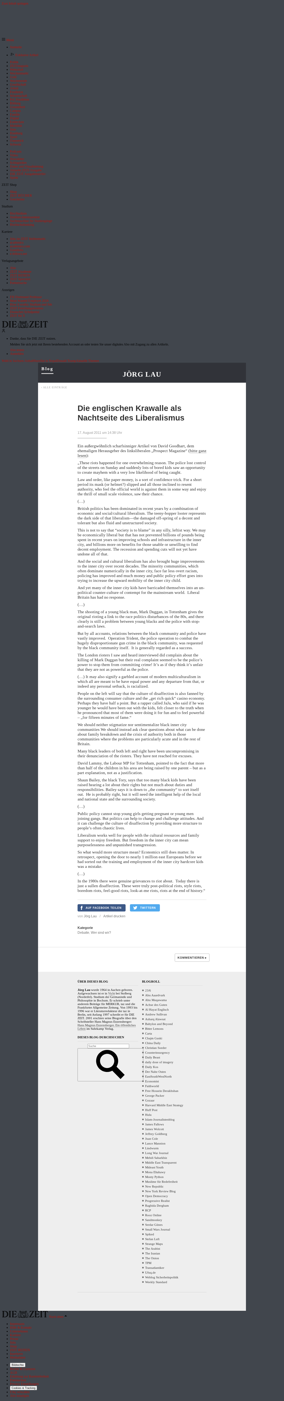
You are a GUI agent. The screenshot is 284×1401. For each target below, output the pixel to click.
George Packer (154, 1095)
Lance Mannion (155, 1143)
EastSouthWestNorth (158, 1076)
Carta (148, 1033)
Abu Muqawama (156, 1000)
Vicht (111, 993)
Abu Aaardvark (155, 995)
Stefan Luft (152, 1239)
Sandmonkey (153, 1220)
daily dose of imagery (159, 1062)
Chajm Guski (153, 1038)
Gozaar (149, 1100)
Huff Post (151, 1110)
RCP (148, 1210)
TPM (148, 1263)
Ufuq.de (150, 1272)
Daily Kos (151, 1067)
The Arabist (152, 1248)
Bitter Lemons (154, 1028)
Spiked (149, 1234)
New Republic (154, 1186)
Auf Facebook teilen (103, 907)
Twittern (148, 907)
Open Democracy (156, 1196)
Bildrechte (18, 1364)
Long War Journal (156, 1153)
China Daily (153, 1043)
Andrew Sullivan (156, 1014)
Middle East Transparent (161, 1162)
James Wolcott (154, 1129)
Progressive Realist (157, 1200)
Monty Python (154, 1177)
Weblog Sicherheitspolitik (161, 1277)
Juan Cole (151, 1138)
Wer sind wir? (101, 932)
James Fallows (154, 1124)
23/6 (148, 990)
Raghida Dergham (157, 1205)
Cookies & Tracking (23, 1388)
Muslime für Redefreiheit (161, 1181)
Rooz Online (153, 1215)
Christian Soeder (156, 1048)
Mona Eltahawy (155, 1172)
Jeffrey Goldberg (156, 1134)
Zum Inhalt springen (15, 3)
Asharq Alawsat (155, 1019)
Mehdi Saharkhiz (156, 1157)
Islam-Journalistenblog (160, 1119)
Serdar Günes (154, 1224)
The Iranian (152, 1253)
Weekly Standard (156, 1282)
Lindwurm (152, 1148)
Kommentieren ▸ (192, 957)
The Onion (152, 1258)
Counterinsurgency (157, 1052)
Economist (152, 1081)
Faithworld (152, 1086)
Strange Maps (154, 1244)
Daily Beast (152, 1057)
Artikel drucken (114, 916)
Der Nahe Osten (155, 1071)
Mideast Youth (154, 1167)
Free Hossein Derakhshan (161, 1091)
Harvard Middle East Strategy (164, 1105)
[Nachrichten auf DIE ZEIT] (25, 327)
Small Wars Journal (157, 1229)
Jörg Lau (142, 374)
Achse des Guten (156, 1004)
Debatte (83, 932)
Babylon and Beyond (159, 1024)
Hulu (148, 1114)
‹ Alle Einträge (54, 387)
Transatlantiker (154, 1267)
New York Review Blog (160, 1191)
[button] (8, 40)
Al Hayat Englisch (157, 1009)
